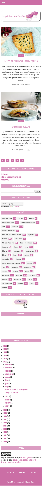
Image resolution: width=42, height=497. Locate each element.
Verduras (4, 287)
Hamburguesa (30, 251)
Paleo (3, 267)
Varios (32, 283)
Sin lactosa (17, 279)
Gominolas (17, 251)
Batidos (21, 218)
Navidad (29, 263)
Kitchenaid (4, 174)
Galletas (4, 251)
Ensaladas (5, 247)
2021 (5, 362)
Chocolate (15, 227)
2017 (5, 420)
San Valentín (5, 275)
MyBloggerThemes (30, 482)
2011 (5, 438)
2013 (5, 432)
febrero (8, 403)
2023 (5, 356)
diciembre (8, 365)
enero (7, 406)
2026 (5, 346)
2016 (5, 423)
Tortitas (20, 283)
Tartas (30, 279)
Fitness (16, 247)
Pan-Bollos (15, 267)
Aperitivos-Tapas (7, 218)
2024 (5, 352)
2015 (5, 426)
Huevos (15, 255)
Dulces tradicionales (26, 243)
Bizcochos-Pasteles (8, 223)
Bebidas (31, 218)
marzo (7, 400)
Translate (17, 207)
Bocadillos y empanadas (28, 223)
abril (7, 397)
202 (17, 160)
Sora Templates (18, 482)
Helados (4, 255)
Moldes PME (5, 180)
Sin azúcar (19, 275)
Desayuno (4, 239)
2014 (5, 429)
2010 (5, 442)
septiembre (9, 374)
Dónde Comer (18, 239)
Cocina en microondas (8, 231)
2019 (5, 413)
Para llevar (27, 267)
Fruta (26, 247)
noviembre (9, 368)
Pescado (4, 271)
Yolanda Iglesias (19, 84)
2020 (5, 410)
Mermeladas (5, 259)
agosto (7, 377)
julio (7, 380)
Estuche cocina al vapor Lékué (11, 177)
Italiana (26, 255)
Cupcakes (31, 235)
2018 (5, 416)
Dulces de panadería (8, 243)
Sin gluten (32, 275)
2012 (5, 435)
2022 (5, 359)
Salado (21, 56)
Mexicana (18, 259)
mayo (7, 387)
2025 (5, 349)
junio (7, 384)
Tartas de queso (7, 283)
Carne (3, 227)
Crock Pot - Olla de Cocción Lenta (11, 235)
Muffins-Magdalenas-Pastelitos (11, 263)
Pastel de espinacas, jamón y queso (21, 61)
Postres (15, 271)
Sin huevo (4, 279)
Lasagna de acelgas (21, 126)
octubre (8, 371)
